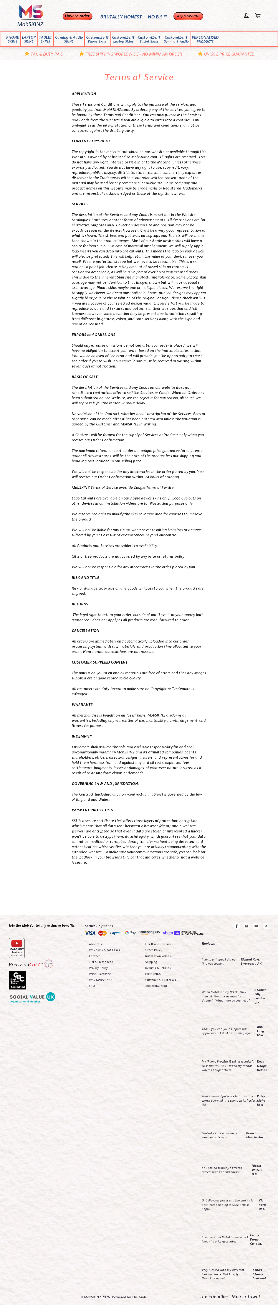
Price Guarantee (100, 974)
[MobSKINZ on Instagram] (246, 927)
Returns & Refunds (158, 968)
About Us (95, 944)
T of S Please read (101, 962)
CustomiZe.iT (97, 39)
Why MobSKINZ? (100, 980)
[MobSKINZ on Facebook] (236, 927)
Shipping (151, 962)
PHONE (12, 39)
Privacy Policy (98, 968)
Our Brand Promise (158, 944)
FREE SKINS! (153, 974)
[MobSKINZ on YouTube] (256, 927)
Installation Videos (158, 956)
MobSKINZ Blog (156, 986)
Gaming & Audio (69, 39)
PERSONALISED (205, 39)
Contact (94, 956)
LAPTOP (29, 39)
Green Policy (153, 950)
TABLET (45, 39)
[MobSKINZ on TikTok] (266, 927)
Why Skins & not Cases (104, 950)
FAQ (92, 986)
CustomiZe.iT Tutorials (160, 980)
